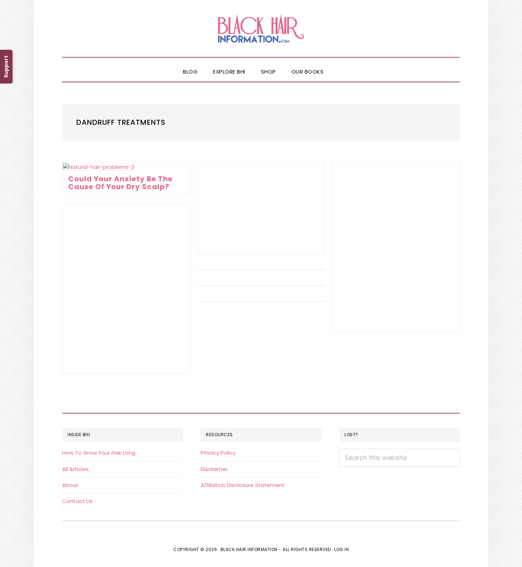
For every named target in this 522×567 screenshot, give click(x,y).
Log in (341, 549)
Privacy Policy (218, 452)
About (70, 485)
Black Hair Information (261, 28)
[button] (339, 66)
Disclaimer (214, 469)
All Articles (75, 469)
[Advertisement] (260, 208)
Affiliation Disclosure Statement (243, 485)
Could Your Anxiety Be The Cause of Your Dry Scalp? (120, 183)
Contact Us (77, 501)
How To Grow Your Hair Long (98, 452)
